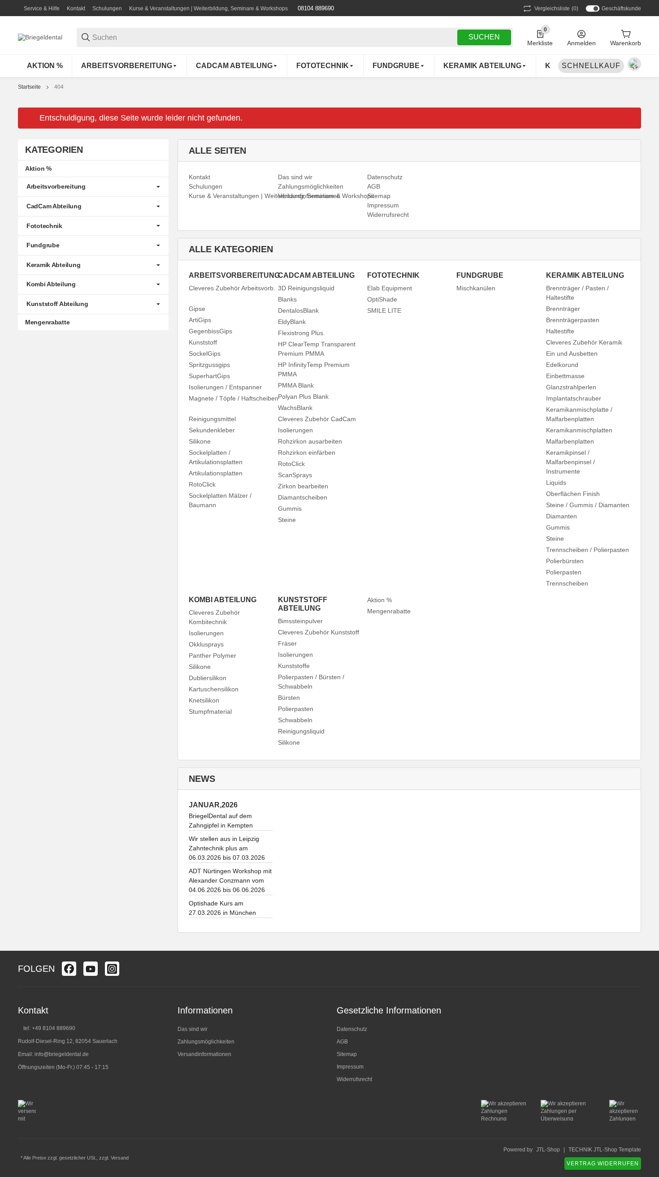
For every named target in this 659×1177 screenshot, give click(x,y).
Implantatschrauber (573, 398)
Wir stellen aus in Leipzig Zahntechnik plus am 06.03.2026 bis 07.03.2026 (227, 848)
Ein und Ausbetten (572, 353)
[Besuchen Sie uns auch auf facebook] (69, 968)
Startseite (29, 87)
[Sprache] (634, 64)
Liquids (556, 482)
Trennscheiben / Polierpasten (587, 549)
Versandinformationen (204, 1054)
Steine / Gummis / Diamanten (587, 505)
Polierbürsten (565, 561)
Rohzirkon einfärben (306, 452)
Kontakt (76, 8)
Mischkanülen (475, 288)
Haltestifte (560, 331)
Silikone (200, 441)
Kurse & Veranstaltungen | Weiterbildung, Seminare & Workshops (208, 8)
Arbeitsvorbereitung (56, 186)
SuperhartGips (209, 375)
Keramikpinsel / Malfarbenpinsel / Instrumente (570, 462)
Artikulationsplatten (216, 473)
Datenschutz (352, 1029)
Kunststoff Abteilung (57, 303)
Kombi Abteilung (51, 284)
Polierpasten (563, 572)
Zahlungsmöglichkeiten (206, 1042)
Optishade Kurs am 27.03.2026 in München (222, 908)
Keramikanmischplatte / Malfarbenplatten (579, 414)
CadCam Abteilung (54, 206)
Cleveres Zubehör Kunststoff (318, 632)
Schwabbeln (295, 720)
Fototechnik (44, 225)
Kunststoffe (294, 665)
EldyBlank (292, 321)
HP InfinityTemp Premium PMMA (314, 369)
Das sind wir (193, 1029)
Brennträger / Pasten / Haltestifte (577, 293)
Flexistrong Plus (300, 332)
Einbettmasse (565, 375)
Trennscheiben (567, 583)
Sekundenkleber (212, 430)
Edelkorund (562, 364)
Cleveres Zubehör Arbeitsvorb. (232, 288)
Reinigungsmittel (212, 419)
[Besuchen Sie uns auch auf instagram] (112, 968)
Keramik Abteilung (53, 264)
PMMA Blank (296, 385)
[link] (93, 186)
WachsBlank (295, 407)
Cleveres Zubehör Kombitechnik (214, 617)
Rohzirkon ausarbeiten (310, 441)
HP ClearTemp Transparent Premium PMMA (317, 349)
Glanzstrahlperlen (571, 387)
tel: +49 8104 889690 (49, 1028)
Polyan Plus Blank (303, 396)
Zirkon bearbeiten (303, 486)
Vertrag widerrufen (603, 1163)
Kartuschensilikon (213, 689)
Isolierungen (295, 430)
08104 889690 (315, 8)
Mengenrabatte (389, 611)
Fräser (287, 643)
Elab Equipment (389, 288)
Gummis (290, 508)
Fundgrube (42, 245)
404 (59, 87)
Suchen (484, 37)
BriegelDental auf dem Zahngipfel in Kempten (221, 820)
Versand (120, 1157)
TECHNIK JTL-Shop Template (604, 1150)
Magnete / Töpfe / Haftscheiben (233, 398)
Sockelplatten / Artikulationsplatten (216, 457)
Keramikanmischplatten (579, 430)
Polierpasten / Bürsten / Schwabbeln (311, 681)
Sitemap (347, 1054)
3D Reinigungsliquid (306, 288)
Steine (287, 519)
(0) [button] (556, 8)
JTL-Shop (548, 1150)
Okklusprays (206, 644)
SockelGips (205, 353)
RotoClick (202, 484)
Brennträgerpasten (572, 319)
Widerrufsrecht (354, 1079)
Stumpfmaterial (210, 711)
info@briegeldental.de (62, 1054)
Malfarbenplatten (570, 441)
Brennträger (563, 308)
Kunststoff (203, 342)
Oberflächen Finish (573, 493)
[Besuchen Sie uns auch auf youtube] (90, 968)
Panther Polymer (212, 655)
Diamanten (561, 516)
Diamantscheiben (302, 497)
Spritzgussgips (209, 364)
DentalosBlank (298, 310)
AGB (342, 1042)
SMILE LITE (384, 310)
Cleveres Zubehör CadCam (317, 419)
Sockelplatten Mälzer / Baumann (220, 500)
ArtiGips (200, 319)
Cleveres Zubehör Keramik (584, 342)
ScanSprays (295, 475)
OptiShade (382, 299)
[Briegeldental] (40, 36)
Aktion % (379, 600)
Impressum (350, 1067)
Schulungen (107, 8)
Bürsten (289, 697)
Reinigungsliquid (301, 731)
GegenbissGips (210, 331)
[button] (634, 968)
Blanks (287, 299)
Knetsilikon (204, 700)
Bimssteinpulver (300, 621)
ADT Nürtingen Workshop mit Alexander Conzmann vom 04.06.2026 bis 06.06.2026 (230, 880)
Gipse (197, 308)
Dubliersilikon (207, 677)
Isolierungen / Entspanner (225, 387)
